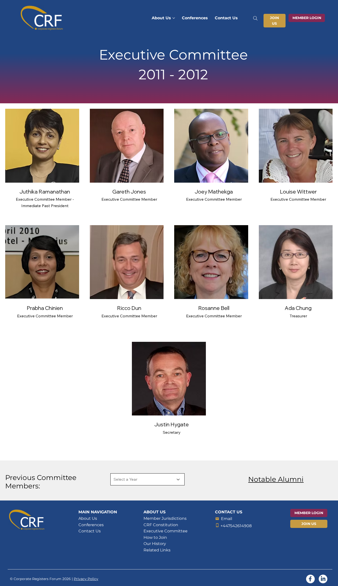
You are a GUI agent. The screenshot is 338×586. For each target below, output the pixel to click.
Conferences (91, 524)
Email (226, 518)
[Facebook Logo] (310, 579)
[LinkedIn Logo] (323, 579)
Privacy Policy (86, 579)
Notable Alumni (276, 479)
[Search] (255, 18)
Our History (155, 543)
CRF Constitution (161, 524)
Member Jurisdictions (165, 518)
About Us (87, 518)
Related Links (157, 550)
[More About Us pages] (173, 18)
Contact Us (89, 531)
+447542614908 (236, 525)
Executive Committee (166, 531)
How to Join (155, 537)
